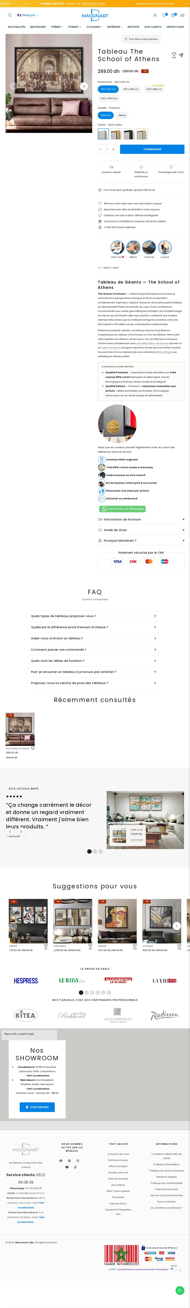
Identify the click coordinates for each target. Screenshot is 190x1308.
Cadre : (110, 124)
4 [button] (98, 992)
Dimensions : (114, 82)
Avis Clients (118, 1185)
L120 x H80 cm (154, 88)
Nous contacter (166, 1201)
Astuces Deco (118, 1203)
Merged (102, 946)
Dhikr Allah (136, 829)
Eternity (13, 946)
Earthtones (60, 946)
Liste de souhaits (118, 1178)
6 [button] (109, 992)
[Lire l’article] (26, 980)
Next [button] (84, 86)
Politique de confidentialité (166, 1183)
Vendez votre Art (118, 1172)
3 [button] (100, 851)
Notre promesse (118, 1160)
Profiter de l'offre (80, 3)
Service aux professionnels (166, 1195)
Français (26, 15)
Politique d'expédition (167, 1164)
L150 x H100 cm (109, 98)
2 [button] (95, 851)
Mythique (148, 946)
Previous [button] (14, 86)
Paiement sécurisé (166, 1189)
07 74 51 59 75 (26, 1188)
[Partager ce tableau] (181, 55)
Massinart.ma (24, 1242)
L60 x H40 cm (108, 89)
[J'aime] (33, 748)
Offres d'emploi (118, 1166)
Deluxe (122, 115)
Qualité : (109, 108)
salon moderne (110, 347)
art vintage (165, 352)
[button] (10, 15)
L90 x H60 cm (131, 89)
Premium (106, 115)
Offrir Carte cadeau (118, 1191)
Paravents (118, 1197)
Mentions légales (166, 1177)
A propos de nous (118, 1154)
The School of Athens (18, 748)
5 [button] (103, 992)
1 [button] (89, 851)
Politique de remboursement (166, 1170)
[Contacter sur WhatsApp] (180, 1290)
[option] (49, 83)
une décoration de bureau (153, 343)
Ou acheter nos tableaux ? (167, 1208)
